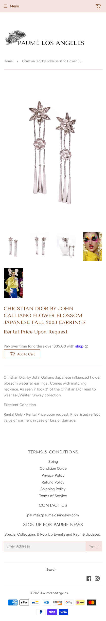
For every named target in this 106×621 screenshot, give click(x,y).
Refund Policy (53, 482)
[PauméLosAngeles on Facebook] (88, 579)
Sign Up (94, 546)
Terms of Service (53, 496)
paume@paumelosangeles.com (53, 515)
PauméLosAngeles (54, 593)
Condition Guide (53, 468)
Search (51, 569)
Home (8, 61)
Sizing (53, 461)
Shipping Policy (53, 489)
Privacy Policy (53, 475)
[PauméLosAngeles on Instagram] (97, 579)
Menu (14, 6)
